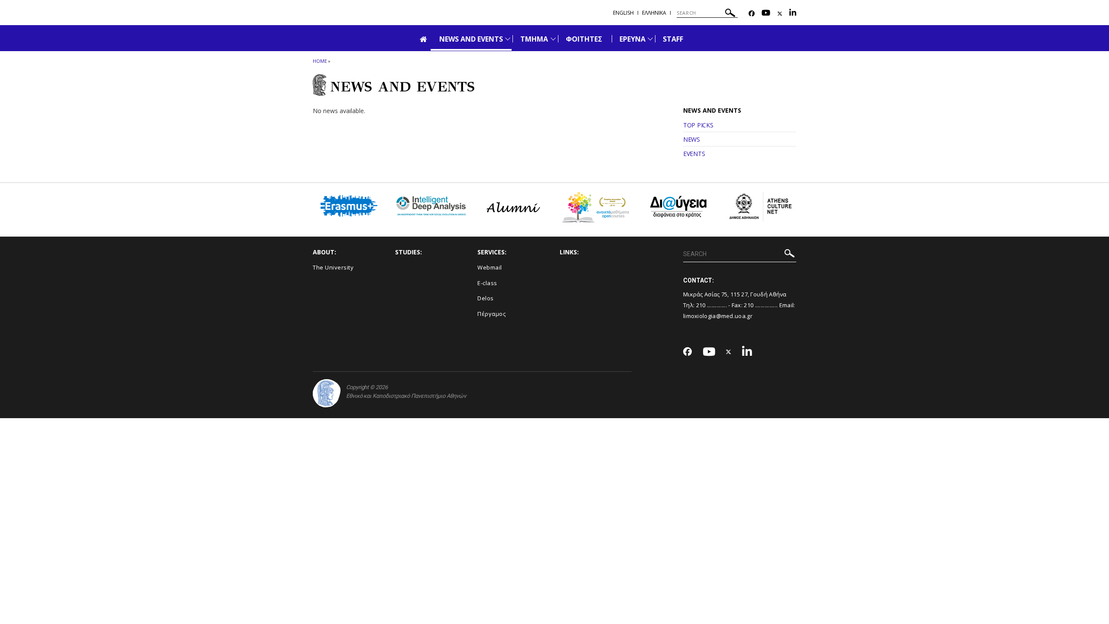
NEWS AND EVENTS (471, 39)
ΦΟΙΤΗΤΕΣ (584, 39)
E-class (487, 283)
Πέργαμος (491, 314)
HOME (320, 61)
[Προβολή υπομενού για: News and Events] (507, 39)
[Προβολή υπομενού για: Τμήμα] (553, 39)
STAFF (673, 39)
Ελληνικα (654, 12)
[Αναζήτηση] (730, 14)
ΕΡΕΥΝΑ (632, 39)
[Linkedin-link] (792, 13)
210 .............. (711, 305)
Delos (485, 298)
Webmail (489, 267)
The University (333, 267)
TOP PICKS (698, 125)
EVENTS (694, 154)
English (623, 12)
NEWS (691, 139)
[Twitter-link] (779, 13)
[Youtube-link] (766, 13)
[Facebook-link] (752, 13)
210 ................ (761, 305)
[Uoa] (326, 393)
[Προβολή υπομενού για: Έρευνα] (650, 39)
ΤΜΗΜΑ (534, 39)
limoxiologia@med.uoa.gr (717, 316)
